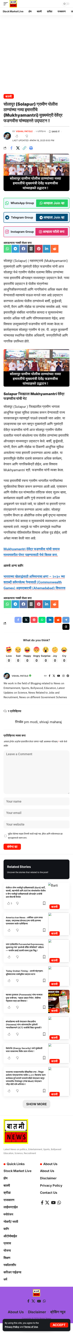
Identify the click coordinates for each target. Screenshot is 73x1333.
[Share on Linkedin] (50, 620)
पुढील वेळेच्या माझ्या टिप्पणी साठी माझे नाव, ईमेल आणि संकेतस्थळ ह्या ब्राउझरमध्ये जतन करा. (35, 835)
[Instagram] (63, 676)
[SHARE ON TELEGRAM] (15, 249)
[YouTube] (58, 676)
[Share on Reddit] (57, 620)
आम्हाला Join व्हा (54, 203)
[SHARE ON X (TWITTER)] (31, 249)
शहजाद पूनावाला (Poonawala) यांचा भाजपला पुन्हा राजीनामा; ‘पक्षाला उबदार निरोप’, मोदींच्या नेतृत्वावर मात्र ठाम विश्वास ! (24, 997)
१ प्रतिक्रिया (41, 131)
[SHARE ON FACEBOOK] (23, 249)
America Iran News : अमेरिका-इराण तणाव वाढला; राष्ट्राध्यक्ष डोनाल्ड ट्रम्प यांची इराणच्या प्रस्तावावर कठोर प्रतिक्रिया (24, 920)
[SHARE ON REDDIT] (54, 249)
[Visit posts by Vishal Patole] (7, 136)
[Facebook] (49, 676)
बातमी (8, 96)
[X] (53, 676)
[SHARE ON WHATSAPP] (7, 249)
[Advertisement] (36, 53)
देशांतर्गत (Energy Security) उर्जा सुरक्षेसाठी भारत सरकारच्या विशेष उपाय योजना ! (24, 1050)
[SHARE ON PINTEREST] (39, 249)
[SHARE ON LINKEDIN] (46, 249)
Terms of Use (31, 1327)
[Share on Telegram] (65, 620)
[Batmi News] (13, 3)
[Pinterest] (67, 676)
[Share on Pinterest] (34, 620)
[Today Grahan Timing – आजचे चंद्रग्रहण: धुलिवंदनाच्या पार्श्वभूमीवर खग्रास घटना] (58, 976)
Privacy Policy (12, 1327)
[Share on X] (18, 148)
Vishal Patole (24, 131)
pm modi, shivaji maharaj (43, 722)
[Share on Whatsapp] (42, 620)
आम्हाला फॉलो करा (53, 232)
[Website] (45, 676)
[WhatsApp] (59, 1202)
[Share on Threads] (65, 627)
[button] (59, 1324)
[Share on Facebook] (11, 148)
